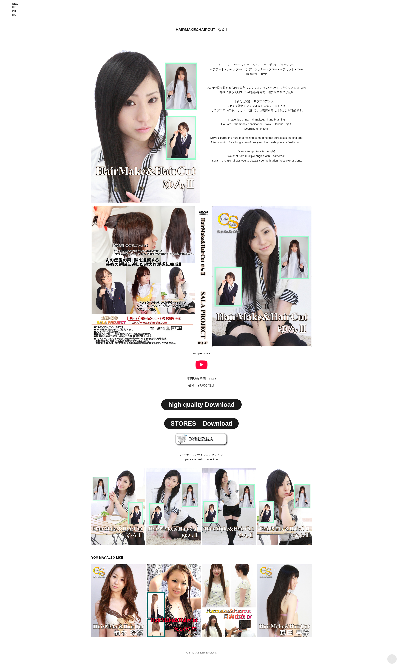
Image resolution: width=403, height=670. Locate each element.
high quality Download (201, 404)
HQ (14, 7)
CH (14, 11)
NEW (15, 3)
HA (14, 15)
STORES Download (201, 423)
